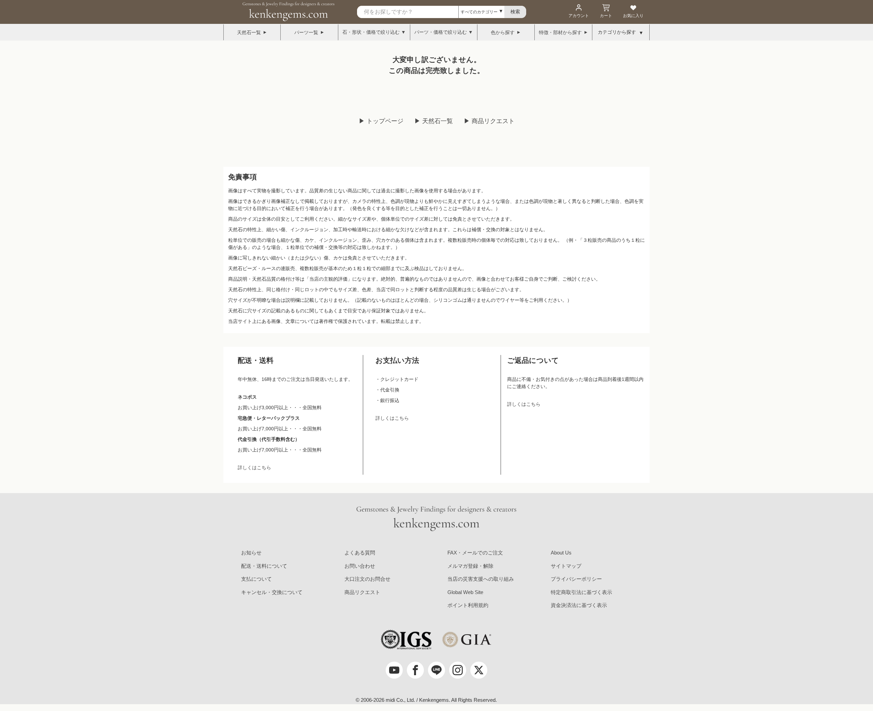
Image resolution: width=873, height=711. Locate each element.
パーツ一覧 (306, 32)
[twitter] (478, 670)
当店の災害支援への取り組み (480, 579)
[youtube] (394, 670)
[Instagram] (457, 670)
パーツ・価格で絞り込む (440, 32)
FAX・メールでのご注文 (475, 553)
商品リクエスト (362, 592)
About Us (561, 553)
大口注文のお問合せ (367, 579)
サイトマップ (566, 566)
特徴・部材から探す (560, 32)
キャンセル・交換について (271, 592)
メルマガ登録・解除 (470, 566)
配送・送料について (264, 566)
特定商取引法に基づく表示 (581, 592)
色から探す (503, 32)
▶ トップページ (381, 121)
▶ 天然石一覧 (433, 121)
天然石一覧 (249, 32)
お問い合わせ (359, 566)
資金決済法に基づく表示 (579, 605)
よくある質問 (359, 553)
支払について (256, 579)
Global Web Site (465, 592)
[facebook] (415, 670)
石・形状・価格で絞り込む (371, 32)
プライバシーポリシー (576, 579)
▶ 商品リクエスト (489, 121)
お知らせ (251, 553)
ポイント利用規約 (467, 605)
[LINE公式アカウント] (436, 670)
